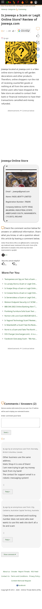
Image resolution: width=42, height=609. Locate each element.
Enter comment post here (11, 416)
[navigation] (38, 36)
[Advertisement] (21, 133)
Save (6, 255)
